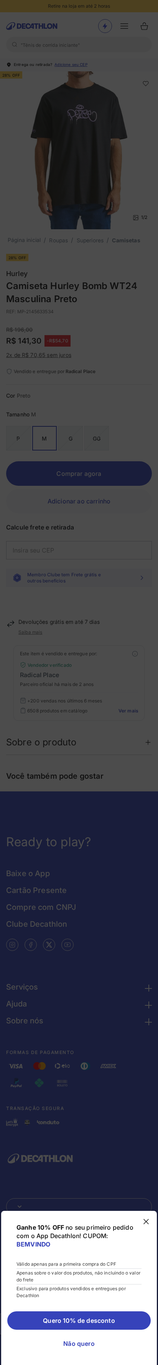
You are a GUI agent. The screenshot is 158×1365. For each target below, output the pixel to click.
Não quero (78, 1343)
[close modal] (146, 1221)
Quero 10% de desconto (79, 1320)
